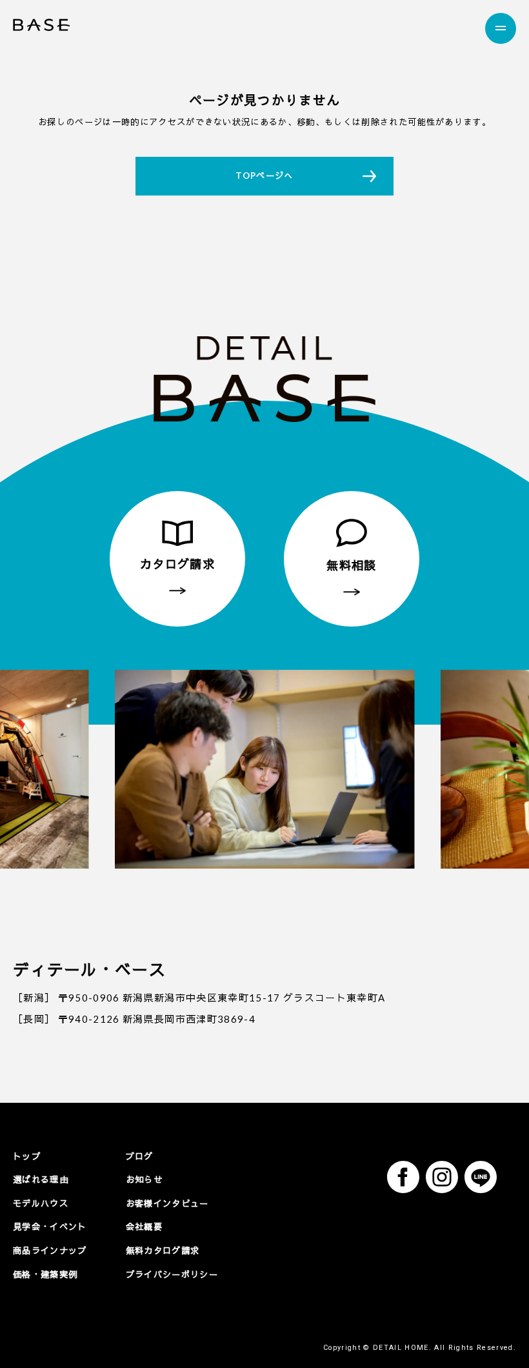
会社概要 (144, 1227)
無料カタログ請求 (163, 1250)
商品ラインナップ (50, 1250)
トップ (27, 1156)
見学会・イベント (50, 1227)
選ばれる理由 (40, 1179)
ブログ (140, 1156)
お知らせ (144, 1179)
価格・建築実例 (45, 1274)
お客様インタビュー (167, 1203)
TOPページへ (264, 175)
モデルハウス (40, 1203)
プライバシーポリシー (172, 1274)
